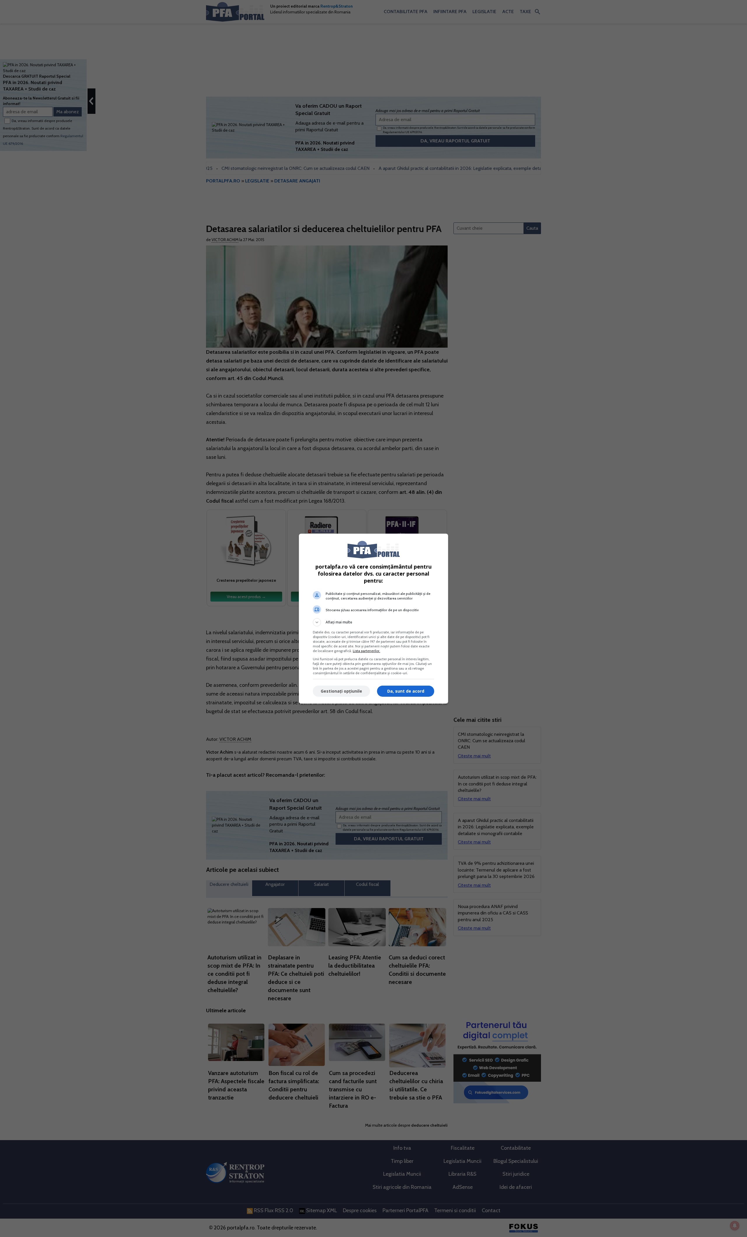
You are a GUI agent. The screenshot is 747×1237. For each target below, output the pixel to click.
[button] (373, 622)
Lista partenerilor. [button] (366, 651)
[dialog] (373, 619)
